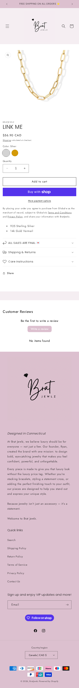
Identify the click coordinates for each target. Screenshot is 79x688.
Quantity (7, 161)
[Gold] (15, 153)
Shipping (7, 140)
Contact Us (13, 581)
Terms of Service (17, 565)
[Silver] (6, 153)
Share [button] (10, 273)
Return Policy (15, 556)
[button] (7, 26)
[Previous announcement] (7, 4)
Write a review (40, 329)
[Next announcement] (72, 4)
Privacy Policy (15, 573)
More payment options (39, 200)
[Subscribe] (67, 604)
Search (11, 540)
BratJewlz (33, 681)
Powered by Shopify (49, 681)
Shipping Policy (16, 548)
